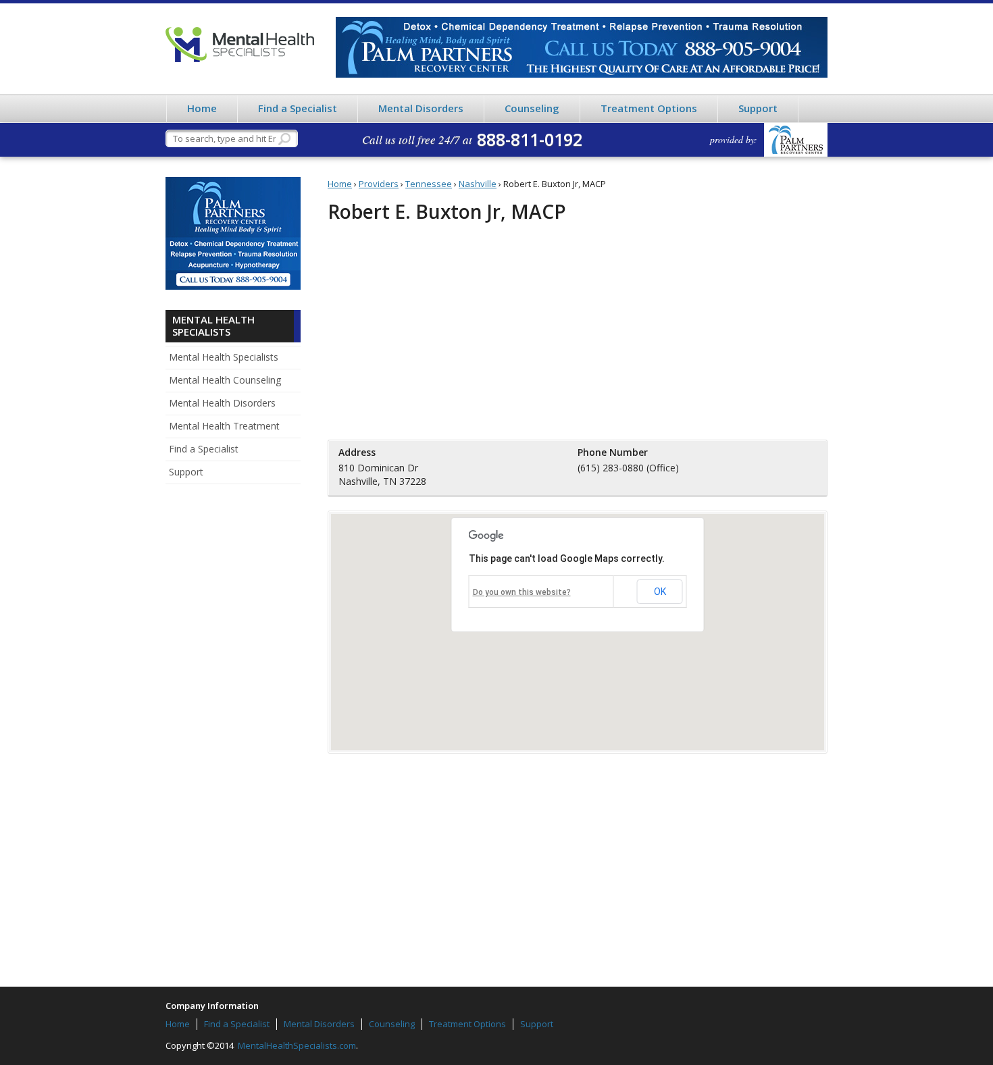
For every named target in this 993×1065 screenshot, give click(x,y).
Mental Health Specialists (240, 44)
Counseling (532, 108)
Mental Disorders (420, 108)
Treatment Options (649, 108)
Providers (379, 184)
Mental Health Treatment (224, 425)
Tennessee (428, 184)
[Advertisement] (233, 703)
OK (660, 591)
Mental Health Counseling (225, 379)
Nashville (477, 184)
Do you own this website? (522, 592)
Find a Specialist (297, 108)
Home (202, 108)
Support (758, 108)
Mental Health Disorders (222, 402)
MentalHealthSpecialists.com (296, 1045)
